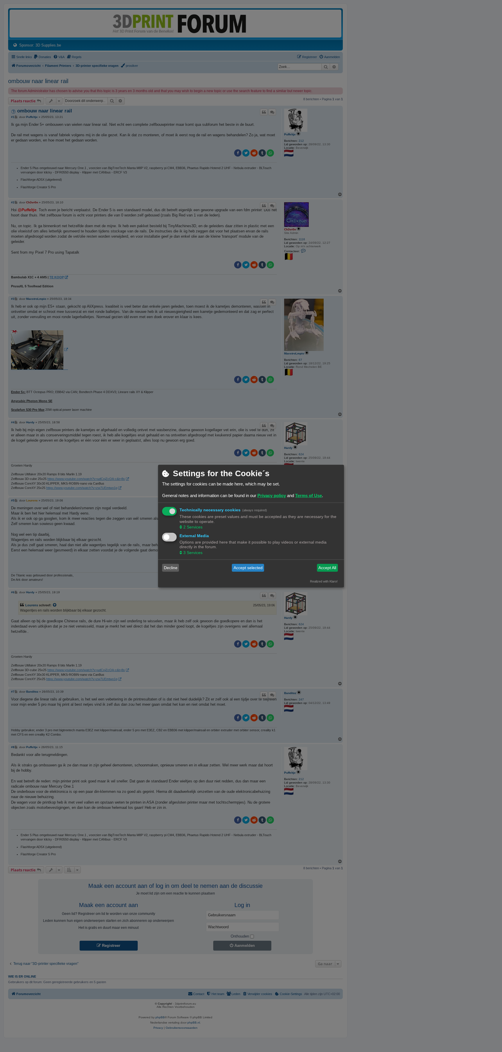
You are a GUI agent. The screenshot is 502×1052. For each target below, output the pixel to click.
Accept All (327, 567)
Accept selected (248, 567)
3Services (192, 552)
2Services (192, 527)
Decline (171, 567)
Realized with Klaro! (324, 581)
